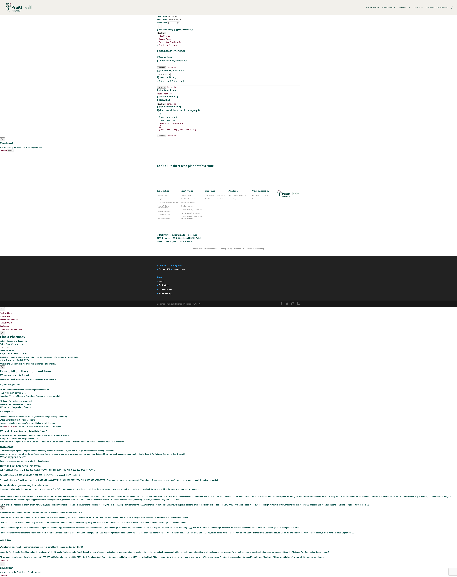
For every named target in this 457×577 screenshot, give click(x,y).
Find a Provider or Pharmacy (237, 195)
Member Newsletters (164, 211)
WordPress (198, 304)
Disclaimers (239, 249)
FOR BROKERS (404, 7)
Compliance (256, 195)
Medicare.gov (10, 426)
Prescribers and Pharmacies (190, 213)
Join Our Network (186, 206)
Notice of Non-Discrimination (205, 249)
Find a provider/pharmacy (437, 7)
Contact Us (417, 7)
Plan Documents (162, 195)
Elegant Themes (175, 304)
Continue (4, 560)
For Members (387, 7)
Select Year (162, 23)
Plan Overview (165, 36)
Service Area (221, 195)
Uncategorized (179, 269)
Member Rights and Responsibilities (163, 207)
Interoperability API (163, 218)
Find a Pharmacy (164, 94)
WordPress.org (165, 294)
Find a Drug (232, 199)
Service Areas (165, 39)
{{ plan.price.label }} (165, 30)
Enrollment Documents (168, 45)
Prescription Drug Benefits (170, 42)
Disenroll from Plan (163, 215)
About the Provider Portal (189, 199)
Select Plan (162, 16)
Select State (162, 19)
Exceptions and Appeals (165, 199)
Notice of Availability (255, 249)
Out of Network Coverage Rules (167, 202)
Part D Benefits (210, 199)
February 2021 (165, 269)
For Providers (372, 7)
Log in (161, 281)
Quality (265, 195)
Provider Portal (186, 195)
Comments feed (165, 289)
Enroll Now (161, 33)
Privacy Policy (226, 249)
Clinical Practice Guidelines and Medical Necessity (191, 217)
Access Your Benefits (9, 319)
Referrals (199, 209)
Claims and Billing (187, 209)
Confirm (3, 575)
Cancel (10, 151)
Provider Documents (188, 202)
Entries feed (164, 285)
